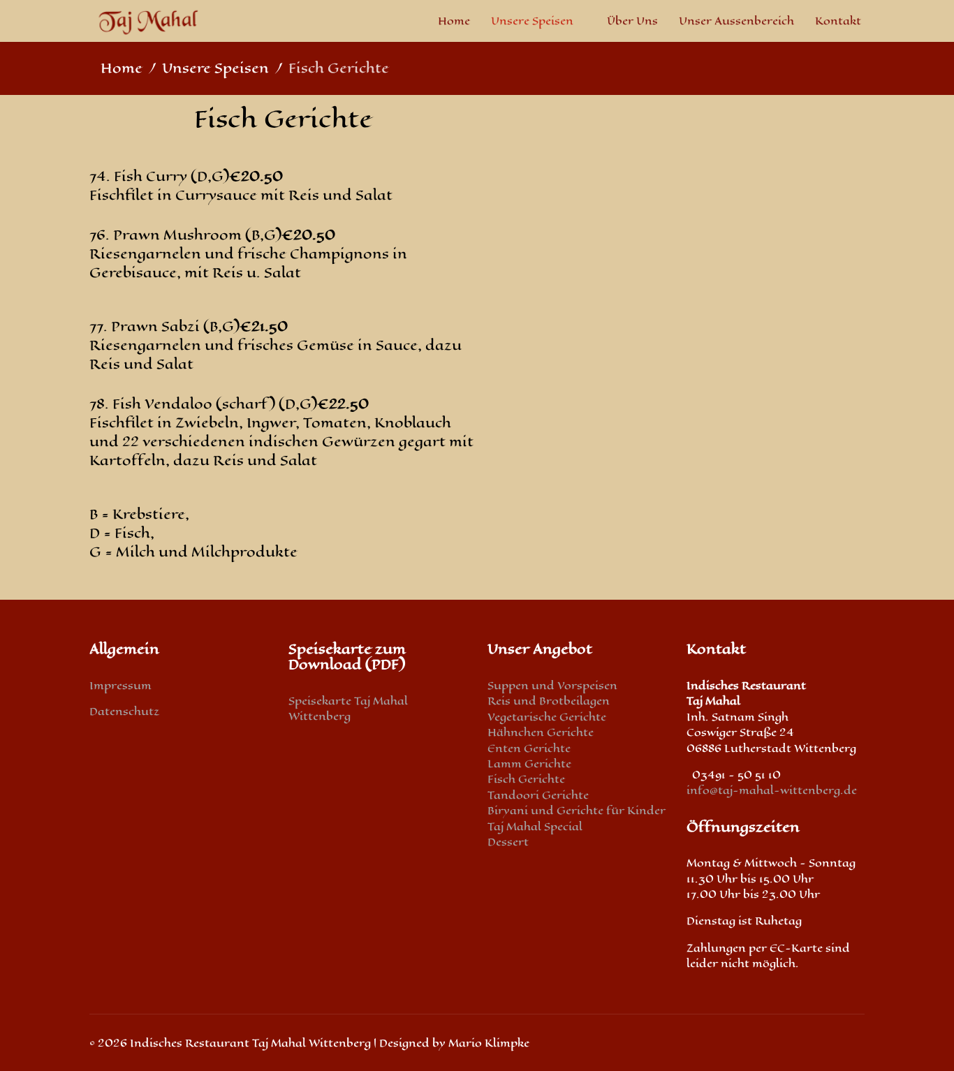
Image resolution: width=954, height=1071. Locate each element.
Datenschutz (124, 711)
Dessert (508, 842)
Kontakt (838, 21)
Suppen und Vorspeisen (552, 685)
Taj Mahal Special (534, 826)
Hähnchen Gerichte (540, 732)
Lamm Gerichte (529, 763)
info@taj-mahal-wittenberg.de (772, 790)
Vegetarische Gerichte (546, 717)
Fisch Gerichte (526, 779)
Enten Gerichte (529, 748)
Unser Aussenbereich (736, 21)
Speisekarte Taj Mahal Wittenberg (348, 708)
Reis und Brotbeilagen (548, 701)
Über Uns (632, 21)
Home (454, 21)
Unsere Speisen (532, 21)
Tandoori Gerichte (538, 795)
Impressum (120, 685)
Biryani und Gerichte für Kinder (576, 810)
